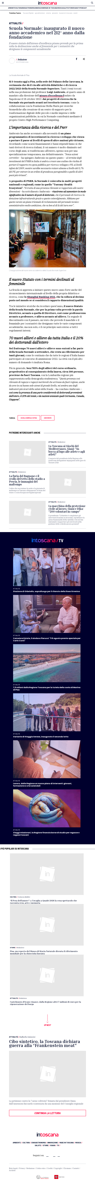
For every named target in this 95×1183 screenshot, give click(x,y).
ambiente (11, 8)
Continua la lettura (47, 1113)
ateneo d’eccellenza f (51, 95)
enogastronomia (28, 8)
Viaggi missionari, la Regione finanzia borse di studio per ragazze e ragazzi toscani (46, 833)
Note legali (13, 1168)
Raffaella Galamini (27, 1037)
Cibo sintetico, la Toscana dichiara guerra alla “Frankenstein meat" (44, 1043)
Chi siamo (67, 1168)
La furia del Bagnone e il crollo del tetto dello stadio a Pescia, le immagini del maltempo (27, 480)
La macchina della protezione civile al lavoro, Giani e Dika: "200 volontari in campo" (66, 508)
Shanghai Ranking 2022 (41, 296)
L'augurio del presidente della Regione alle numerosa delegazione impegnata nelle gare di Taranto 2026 (67, 460)
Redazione (22, 59)
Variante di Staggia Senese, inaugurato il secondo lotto (40, 736)
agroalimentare (40, 13)
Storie (12, 947)
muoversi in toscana (65, 13)
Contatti (76, 1168)
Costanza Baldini (24, 897)
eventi (75, 13)
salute (65, 8)
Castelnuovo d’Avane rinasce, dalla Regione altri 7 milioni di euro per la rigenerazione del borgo (45, 1003)
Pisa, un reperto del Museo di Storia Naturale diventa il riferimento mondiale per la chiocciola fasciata (44, 952)
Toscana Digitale (28, 13)
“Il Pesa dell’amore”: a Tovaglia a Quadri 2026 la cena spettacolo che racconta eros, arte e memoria (43, 901)
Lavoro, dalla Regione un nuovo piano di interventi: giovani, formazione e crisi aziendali (42, 784)
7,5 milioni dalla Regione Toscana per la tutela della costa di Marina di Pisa (46, 688)
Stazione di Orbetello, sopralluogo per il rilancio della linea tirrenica (46, 591)
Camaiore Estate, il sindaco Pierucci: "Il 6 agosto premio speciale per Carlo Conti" (47, 639)
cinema (48, 13)
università (47, 418)
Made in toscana (51, 8)
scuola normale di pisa (29, 418)
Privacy (22, 1168)
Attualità (15, 23)
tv (79, 8)
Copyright (58, 1168)
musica (60, 8)
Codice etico (41, 1168)
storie (70, 8)
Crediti (49, 1168)
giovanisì (55, 13)
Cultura (13, 897)
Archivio (12, 1170)
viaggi (75, 8)
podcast (83, 8)
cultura (18, 8)
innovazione (40, 8)
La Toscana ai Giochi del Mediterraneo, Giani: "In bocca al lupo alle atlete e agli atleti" (66, 450)
